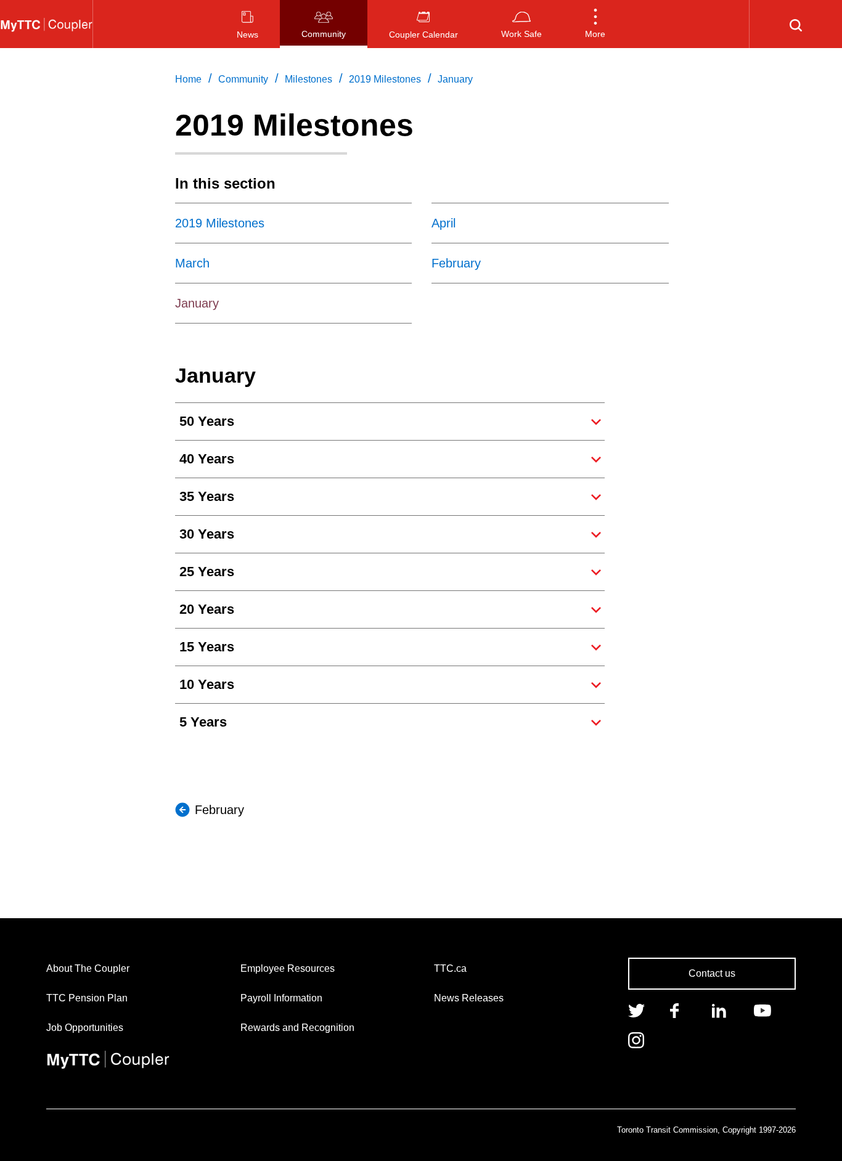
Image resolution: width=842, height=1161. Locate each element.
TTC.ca (450, 968)
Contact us (712, 973)
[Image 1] (46, 24)
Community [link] (243, 79)
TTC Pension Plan (87, 998)
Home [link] (188, 79)
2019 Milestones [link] (385, 79)
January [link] (455, 79)
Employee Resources (287, 968)
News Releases (469, 998)
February (219, 810)
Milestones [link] (308, 79)
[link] (636, 1009)
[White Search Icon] (796, 24)
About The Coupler (87, 968)
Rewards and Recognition (297, 1027)
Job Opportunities (84, 1027)
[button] (595, 24)
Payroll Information (281, 998)
